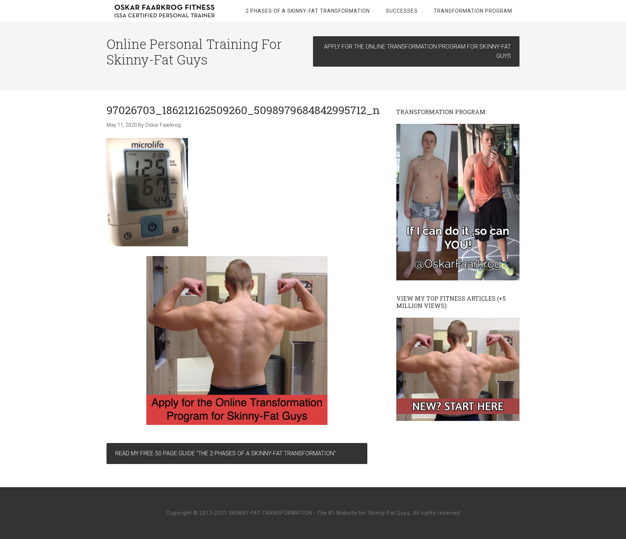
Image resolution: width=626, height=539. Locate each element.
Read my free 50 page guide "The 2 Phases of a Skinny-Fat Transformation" (225, 453)
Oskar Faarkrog (164, 11)
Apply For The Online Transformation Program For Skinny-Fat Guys (417, 51)
